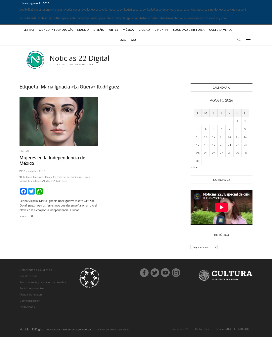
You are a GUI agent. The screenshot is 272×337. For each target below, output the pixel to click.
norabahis (161, 18)
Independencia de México (37, 176)
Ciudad (144, 29)
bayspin (62, 18)
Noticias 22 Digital (79, 58)
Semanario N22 (223, 329)
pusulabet (134, 18)
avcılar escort (73, 9)
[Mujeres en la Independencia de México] (59, 121)
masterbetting (118, 18)
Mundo (83, 29)
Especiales (243, 328)
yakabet (104, 18)
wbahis (184, 18)
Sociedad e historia (189, 29)
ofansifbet (148, 18)
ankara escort (198, 18)
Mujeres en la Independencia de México (52, 160)
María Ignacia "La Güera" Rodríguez (47, 180)
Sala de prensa (28, 276)
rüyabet (72, 18)
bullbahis (40, 18)
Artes (113, 29)
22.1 (123, 39)
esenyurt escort (53, 9)
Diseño (98, 29)
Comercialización (30, 300)
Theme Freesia (69, 329)
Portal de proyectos (32, 288)
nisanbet (174, 18)
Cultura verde (220, 29)
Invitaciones (27, 306)
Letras (29, 29)
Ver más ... (31, 216)
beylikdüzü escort (31, 9)
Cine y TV (161, 29)
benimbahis (27, 18)
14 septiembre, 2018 (33, 170)
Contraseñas (202, 329)
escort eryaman (217, 18)
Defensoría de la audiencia (36, 269)
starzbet (51, 18)
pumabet (93, 18)
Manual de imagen (31, 294)
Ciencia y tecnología (56, 29)
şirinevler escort (217, 9)
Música (128, 29)
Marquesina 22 (180, 329)
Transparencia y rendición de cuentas (43, 282)
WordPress (85, 329)
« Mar (194, 167)
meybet (82, 18)
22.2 (133, 39)
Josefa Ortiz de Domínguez (68, 176)
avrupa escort (237, 9)
